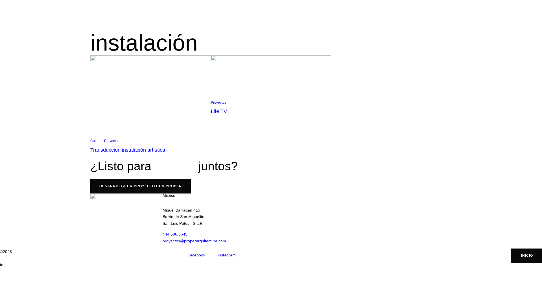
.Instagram (226, 255)
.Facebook (195, 255)
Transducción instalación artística (127, 150)
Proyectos (111, 141)
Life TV (219, 111)
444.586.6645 (175, 234)
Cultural (96, 141)
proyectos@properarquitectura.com (194, 241)
